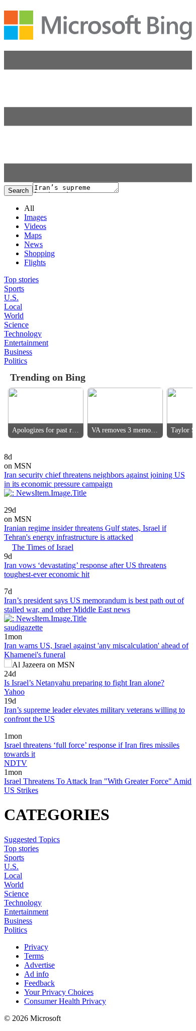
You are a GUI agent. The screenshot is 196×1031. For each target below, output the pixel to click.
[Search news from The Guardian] (16, 729)
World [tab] (14, 315)
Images (35, 217)
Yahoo (14, 692)
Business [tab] (18, 352)
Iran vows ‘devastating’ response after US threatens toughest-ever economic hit (85, 570)
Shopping (39, 253)
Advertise (39, 965)
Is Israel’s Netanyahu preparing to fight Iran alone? (84, 682)
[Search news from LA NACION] (37, 584)
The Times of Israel (42, 547)
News (33, 244)
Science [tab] (16, 324)
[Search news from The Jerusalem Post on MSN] (33, 503)
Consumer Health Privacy (65, 1001)
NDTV (15, 763)
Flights (35, 262)
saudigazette (23, 627)
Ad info (36, 974)
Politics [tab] (15, 361)
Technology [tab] (23, 333)
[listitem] (45, 413)
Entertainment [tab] (26, 342)
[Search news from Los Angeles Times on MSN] (32, 449)
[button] (98, 179)
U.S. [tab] (11, 297)
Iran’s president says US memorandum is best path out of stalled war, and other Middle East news (94, 605)
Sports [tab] (14, 288)
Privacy (36, 947)
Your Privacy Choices (58, 992)
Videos (35, 226)
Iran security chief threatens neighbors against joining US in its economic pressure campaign (94, 479)
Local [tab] (13, 306)
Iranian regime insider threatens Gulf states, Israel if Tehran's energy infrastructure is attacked (85, 532)
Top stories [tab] (21, 279)
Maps (33, 235)
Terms (34, 956)
